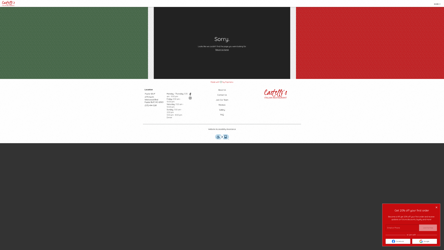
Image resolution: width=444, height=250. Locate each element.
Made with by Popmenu (117, 81)
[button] (437, 4)
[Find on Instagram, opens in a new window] (190, 98)
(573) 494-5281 (151, 105)
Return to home (222, 50)
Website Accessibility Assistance (222, 129)
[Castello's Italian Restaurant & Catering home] (12, 3)
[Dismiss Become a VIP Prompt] (436, 207)
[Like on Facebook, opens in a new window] (190, 94)
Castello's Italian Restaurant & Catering (276, 94)
